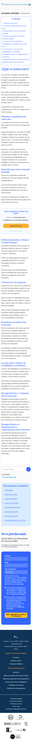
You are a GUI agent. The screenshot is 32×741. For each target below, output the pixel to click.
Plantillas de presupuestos (16, 688)
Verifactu (16, 672)
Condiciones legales (16, 698)
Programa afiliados (16, 664)
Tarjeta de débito (11, 499)
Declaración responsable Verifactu (16, 709)
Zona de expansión (9, 477)
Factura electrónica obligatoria (16, 682)
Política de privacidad (16, 701)
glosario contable (10, 13)
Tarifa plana (9, 490)
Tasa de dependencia (12, 507)
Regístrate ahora (16, 226)
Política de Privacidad (12, 576)
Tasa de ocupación (11, 516)
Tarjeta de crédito (11, 494)
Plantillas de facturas (16, 685)
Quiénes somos (16, 661)
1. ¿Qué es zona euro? (10, 23)
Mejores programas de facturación (16, 675)
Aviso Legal (16, 706)
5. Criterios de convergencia (12, 41)
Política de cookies (16, 704)
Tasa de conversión (12, 503)
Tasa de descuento (11, 512)
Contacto (16, 657)
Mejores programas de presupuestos (16, 679)
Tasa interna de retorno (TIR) (15, 520)
